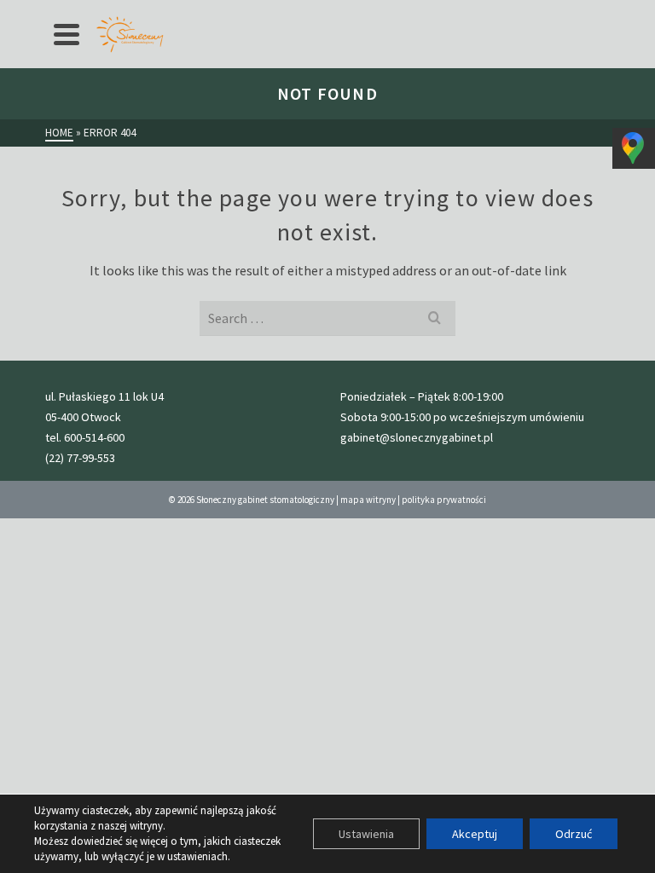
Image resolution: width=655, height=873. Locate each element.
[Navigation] (66, 34)
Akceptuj (474, 833)
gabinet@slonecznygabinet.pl (416, 437)
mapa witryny (368, 500)
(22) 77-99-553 (80, 457)
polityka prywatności (444, 500)
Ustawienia (366, 833)
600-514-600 (94, 437)
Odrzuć (573, 833)
